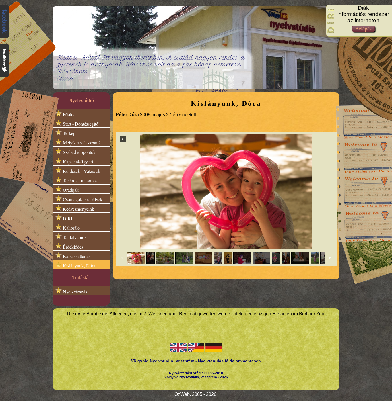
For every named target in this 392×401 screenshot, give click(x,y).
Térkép (68, 133)
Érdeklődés (72, 247)
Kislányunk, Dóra (78, 266)
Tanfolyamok (74, 237)
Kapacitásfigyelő (77, 162)
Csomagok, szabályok (82, 199)
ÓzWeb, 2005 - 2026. (196, 394)
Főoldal (69, 114)
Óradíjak (70, 190)
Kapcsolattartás (76, 256)
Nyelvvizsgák (75, 291)
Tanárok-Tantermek (80, 180)
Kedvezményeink (78, 209)
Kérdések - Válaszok (81, 171)
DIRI (67, 218)
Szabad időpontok (79, 152)
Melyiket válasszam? (81, 143)
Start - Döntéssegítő (80, 124)
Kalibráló (71, 228)
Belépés (363, 29)
